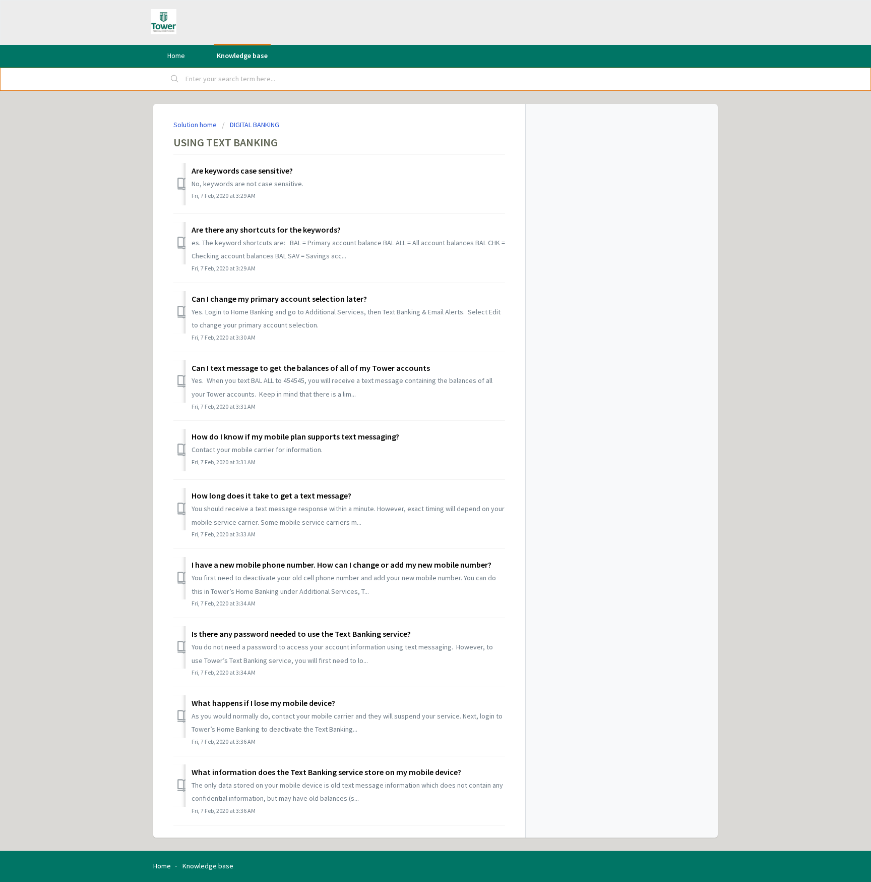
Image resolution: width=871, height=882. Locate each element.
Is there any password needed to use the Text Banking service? (301, 634)
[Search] (174, 79)
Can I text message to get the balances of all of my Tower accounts (311, 368)
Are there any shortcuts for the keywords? (266, 230)
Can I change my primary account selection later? (279, 299)
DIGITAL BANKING (254, 124)
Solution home (195, 124)
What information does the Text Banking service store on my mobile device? (326, 772)
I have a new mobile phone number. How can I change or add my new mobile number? (341, 565)
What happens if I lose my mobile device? (263, 703)
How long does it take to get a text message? (271, 495)
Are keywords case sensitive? (242, 171)
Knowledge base (242, 55)
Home (176, 55)
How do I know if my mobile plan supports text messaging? (295, 436)
